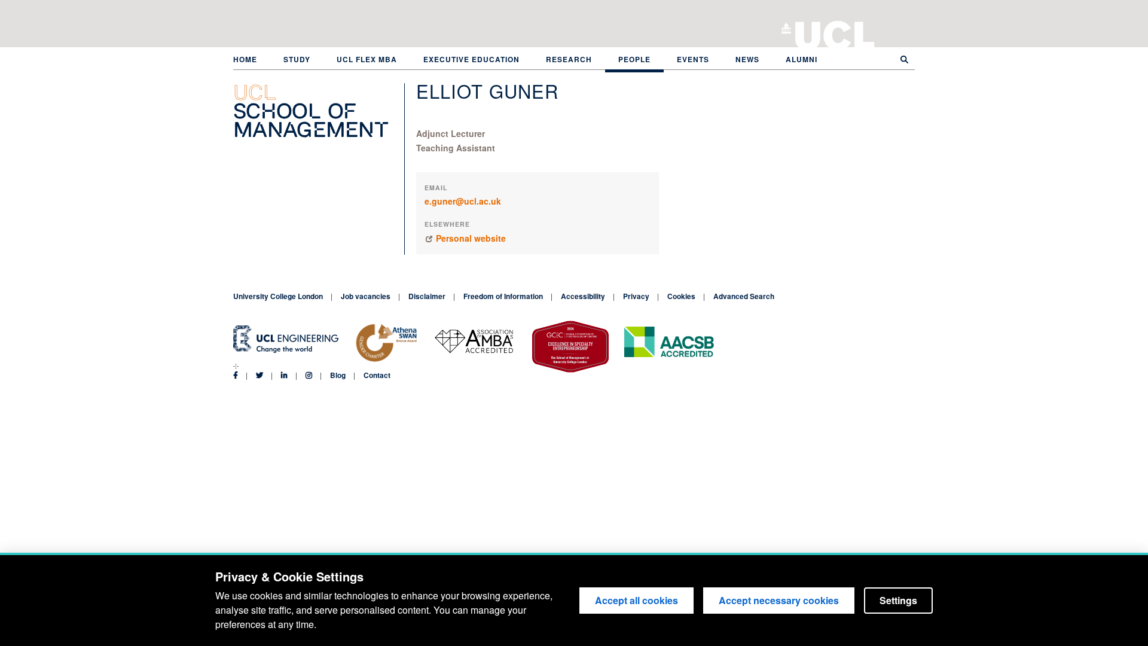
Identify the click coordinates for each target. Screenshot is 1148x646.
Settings (898, 600)
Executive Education (471, 59)
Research (569, 59)
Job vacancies (365, 296)
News (747, 59)
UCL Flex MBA (367, 59)
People (634, 59)
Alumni (801, 59)
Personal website (471, 238)
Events (693, 59)
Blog (338, 375)
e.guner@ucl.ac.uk (463, 201)
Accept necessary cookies (779, 600)
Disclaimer (426, 296)
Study (296, 59)
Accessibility (583, 296)
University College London (835, 33)
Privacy (636, 296)
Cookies (681, 296)
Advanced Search (743, 296)
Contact (377, 375)
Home (245, 59)
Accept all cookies (636, 600)
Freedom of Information (503, 296)
